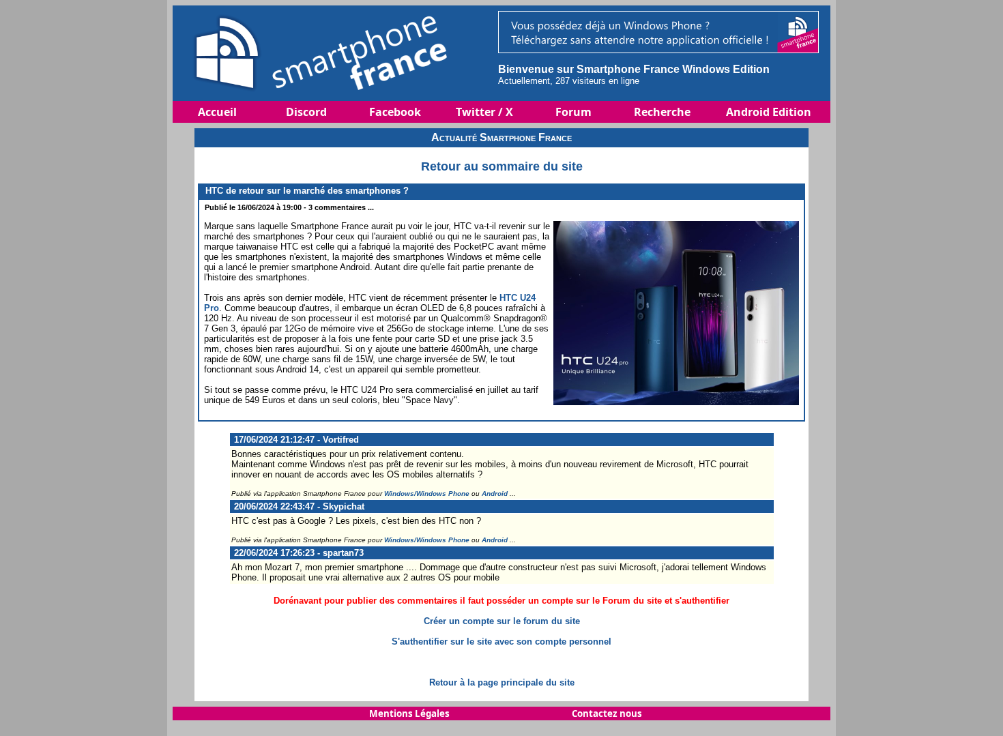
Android (495, 493)
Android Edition (768, 111)
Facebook (395, 111)
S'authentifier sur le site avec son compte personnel (501, 641)
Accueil (217, 111)
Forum (573, 111)
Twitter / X (484, 111)
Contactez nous (607, 713)
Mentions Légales (409, 713)
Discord (306, 111)
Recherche (662, 111)
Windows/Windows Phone (426, 493)
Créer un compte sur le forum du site (502, 621)
